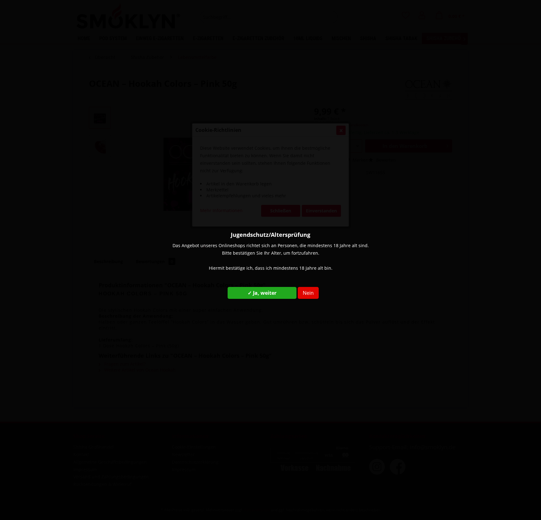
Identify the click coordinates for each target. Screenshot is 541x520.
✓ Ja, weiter (262, 292)
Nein (308, 292)
